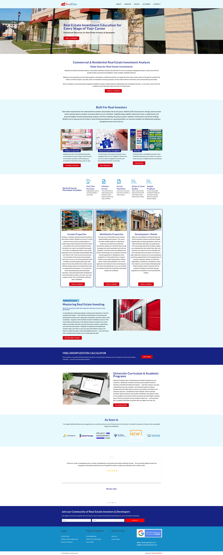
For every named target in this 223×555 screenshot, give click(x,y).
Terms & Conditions (67, 542)
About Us (114, 536)
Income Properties (77, 234)
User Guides (90, 542)
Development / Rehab (146, 234)
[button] (107, 502)
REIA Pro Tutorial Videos (93, 539)
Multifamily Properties (111, 234)
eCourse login (116, 539)
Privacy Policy (65, 536)
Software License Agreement (69, 539)
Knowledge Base (91, 536)
